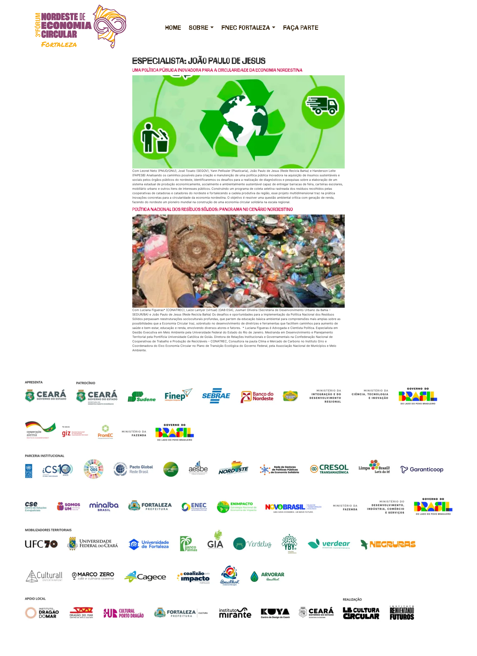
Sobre (199, 27)
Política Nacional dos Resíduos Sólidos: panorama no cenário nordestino (212, 209)
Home (173, 27)
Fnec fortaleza (246, 27)
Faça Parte (301, 27)
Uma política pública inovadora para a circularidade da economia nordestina (217, 70)
